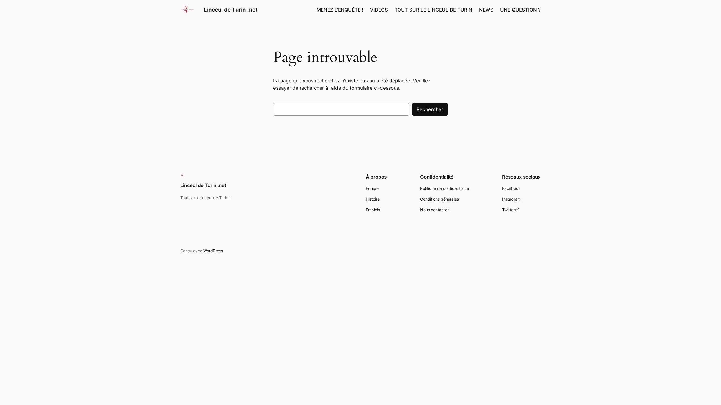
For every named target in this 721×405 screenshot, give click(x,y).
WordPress (213, 250)
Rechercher (430, 109)
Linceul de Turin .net (230, 9)
